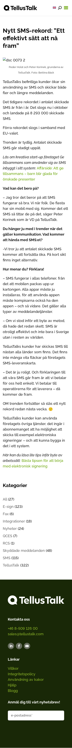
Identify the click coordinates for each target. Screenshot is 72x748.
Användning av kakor (26, 679)
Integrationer (14, 521)
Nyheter (10, 528)
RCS (6, 543)
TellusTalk (11, 565)
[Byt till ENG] (54, 7)
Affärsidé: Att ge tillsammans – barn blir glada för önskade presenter (33, 173)
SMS (6, 558)
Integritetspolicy (21, 674)
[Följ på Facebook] (19, 646)
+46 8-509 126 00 (23, 628)
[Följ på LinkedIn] (11, 646)
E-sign (8, 506)
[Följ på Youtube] (27, 646)
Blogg (13, 691)
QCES (7, 536)
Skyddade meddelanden (24, 550)
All (5, 499)
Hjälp (12, 685)
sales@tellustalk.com (26, 634)
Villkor (13, 668)
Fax (6, 514)
